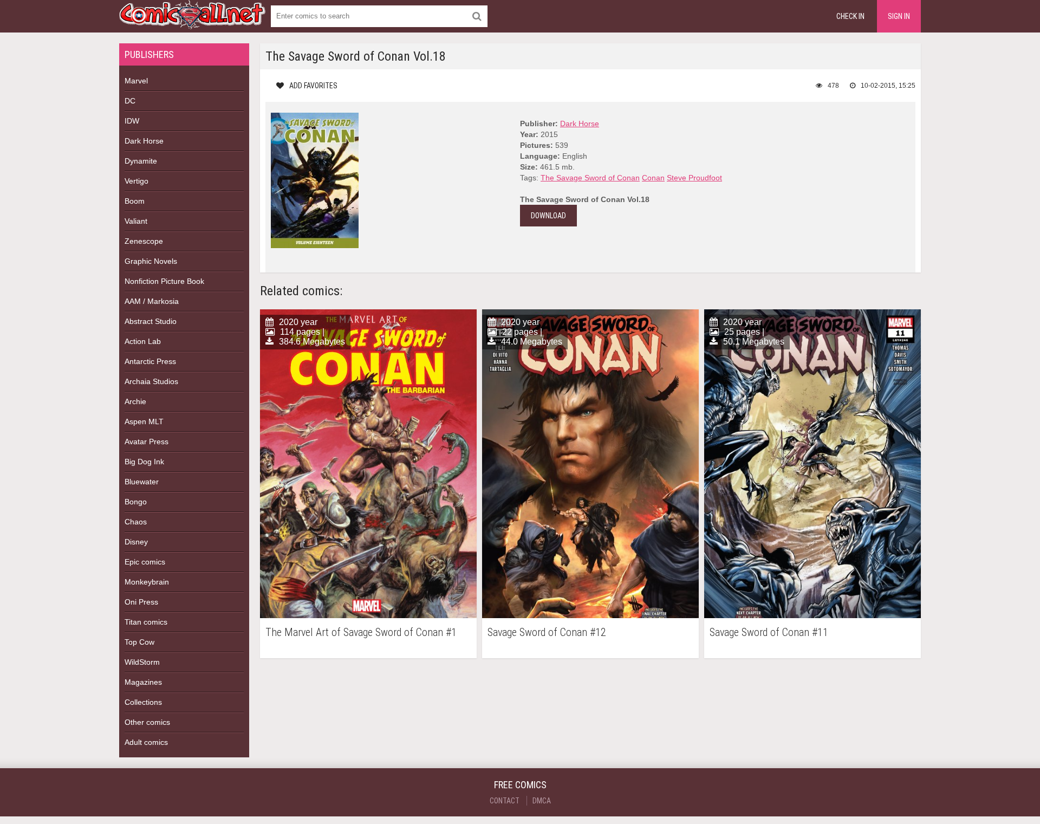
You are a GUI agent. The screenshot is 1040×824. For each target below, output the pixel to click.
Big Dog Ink (144, 461)
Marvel (136, 80)
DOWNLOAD (548, 215)
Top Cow (139, 642)
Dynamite (141, 161)
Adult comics (146, 742)
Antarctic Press (150, 361)
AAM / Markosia (152, 301)
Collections (143, 702)
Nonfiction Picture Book (164, 281)
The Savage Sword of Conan (590, 177)
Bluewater (142, 481)
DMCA (541, 800)
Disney (136, 541)
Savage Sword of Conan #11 (769, 632)
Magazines (143, 682)
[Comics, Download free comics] (192, 21)
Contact (504, 800)
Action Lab (143, 341)
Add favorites (313, 85)
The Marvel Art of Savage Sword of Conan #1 (361, 632)
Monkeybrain (147, 582)
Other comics (147, 722)
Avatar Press (146, 441)
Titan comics (146, 622)
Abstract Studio (151, 321)
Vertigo (136, 181)
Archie (135, 401)
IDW (132, 120)
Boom (135, 201)
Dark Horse (144, 141)
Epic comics (145, 561)
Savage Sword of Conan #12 (546, 632)
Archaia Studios (151, 381)
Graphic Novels (151, 261)
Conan (653, 177)
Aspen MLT (144, 421)
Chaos (136, 521)
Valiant (136, 221)
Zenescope (144, 241)
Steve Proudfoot (694, 177)
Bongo (136, 501)
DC (130, 100)
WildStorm (142, 662)
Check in (850, 16)
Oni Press (141, 602)
